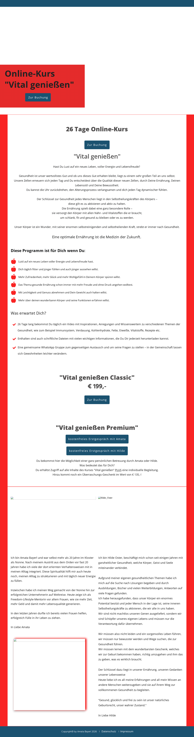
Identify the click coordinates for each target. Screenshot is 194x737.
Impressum (126, 731)
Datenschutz (109, 731)
